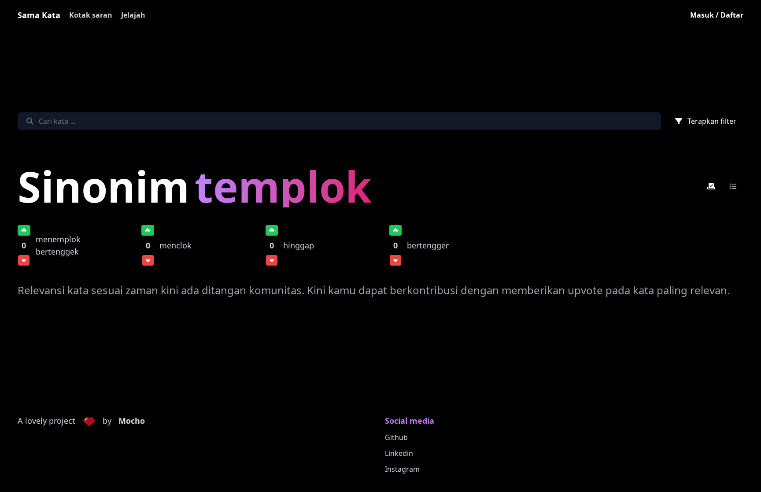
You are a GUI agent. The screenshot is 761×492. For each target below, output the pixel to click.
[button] (89, 421)
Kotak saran (90, 15)
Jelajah (133, 15)
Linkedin (399, 453)
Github (396, 437)
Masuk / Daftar (716, 15)
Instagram (402, 469)
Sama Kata (39, 15)
